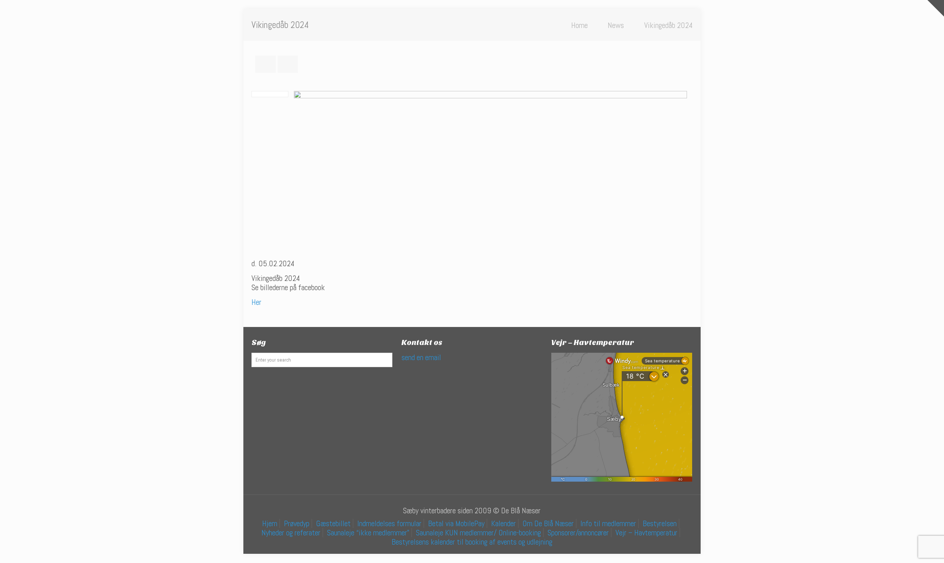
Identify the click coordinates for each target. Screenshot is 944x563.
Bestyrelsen (660, 523)
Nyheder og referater (290, 533)
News (616, 25)
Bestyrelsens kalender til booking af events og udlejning (472, 542)
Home (579, 25)
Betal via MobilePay (456, 523)
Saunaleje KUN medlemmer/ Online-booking (478, 533)
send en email (421, 357)
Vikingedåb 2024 (668, 25)
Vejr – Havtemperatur (646, 533)
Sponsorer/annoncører (578, 533)
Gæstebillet (333, 523)
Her (256, 302)
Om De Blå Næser (548, 523)
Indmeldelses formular (389, 523)
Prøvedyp (296, 523)
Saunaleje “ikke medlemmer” (368, 533)
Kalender (503, 523)
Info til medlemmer (608, 523)
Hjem (269, 523)
